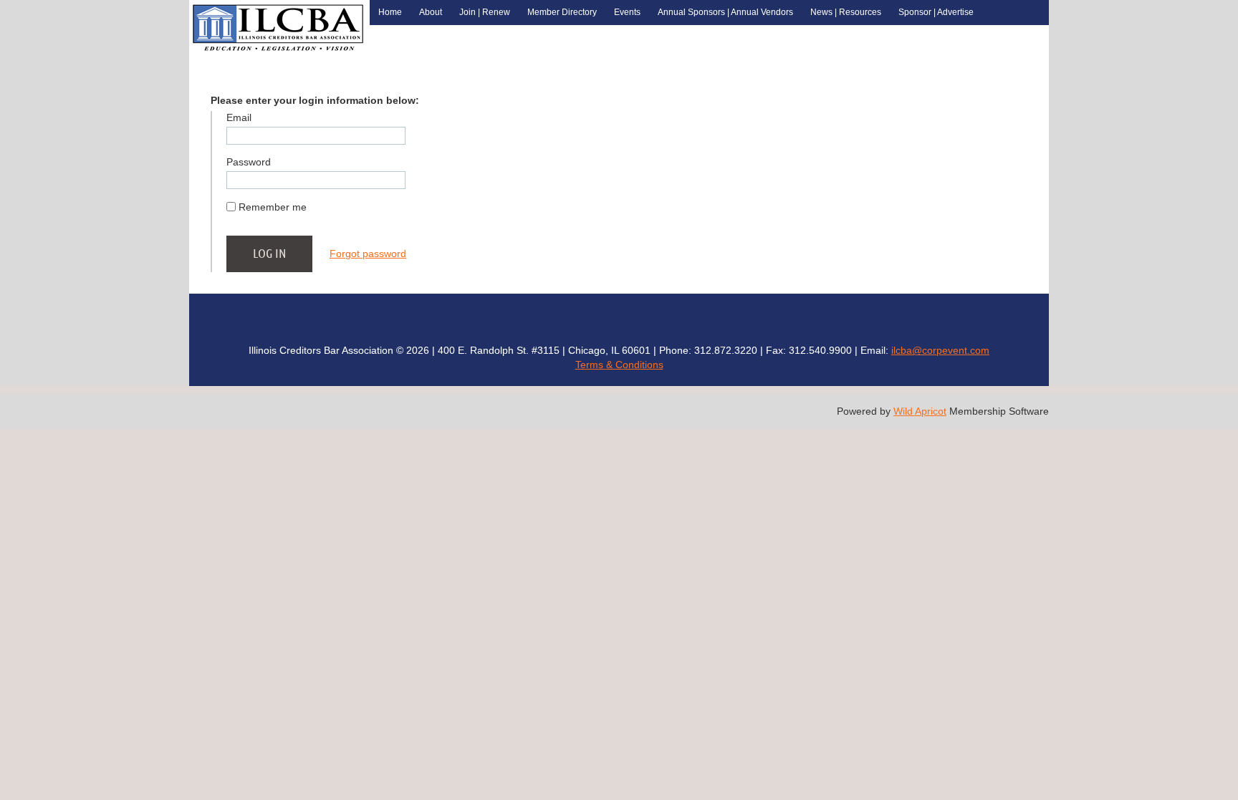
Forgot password (368, 253)
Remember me (273, 207)
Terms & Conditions (619, 364)
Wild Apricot (919, 411)
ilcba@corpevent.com (940, 350)
